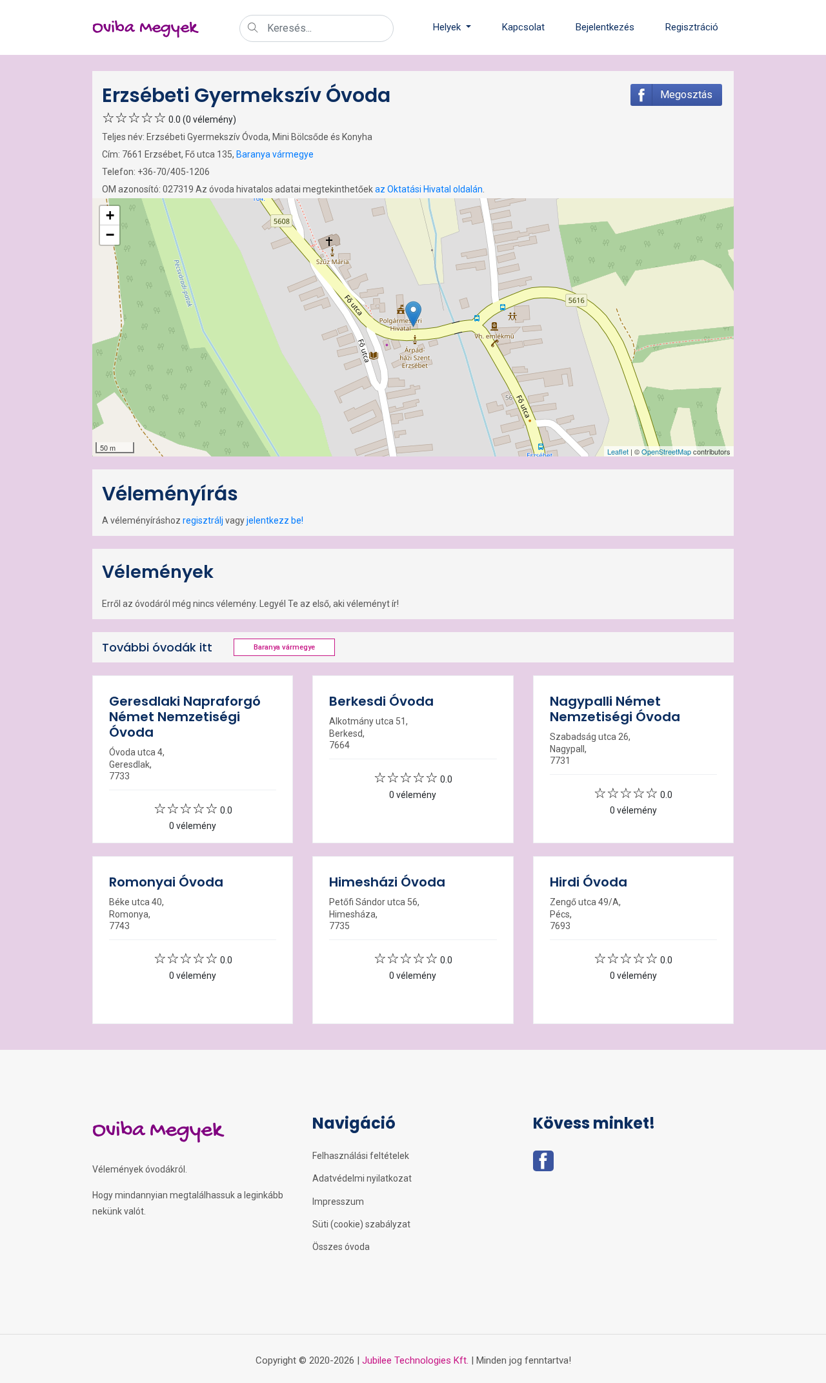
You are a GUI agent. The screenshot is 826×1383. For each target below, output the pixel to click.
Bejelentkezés (605, 27)
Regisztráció (691, 27)
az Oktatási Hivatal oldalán (429, 189)
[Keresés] (253, 29)
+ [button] (110, 215)
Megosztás (686, 94)
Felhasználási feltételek (360, 1156)
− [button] (110, 235)
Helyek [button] (448, 27)
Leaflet (618, 451)
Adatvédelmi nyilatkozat (362, 1178)
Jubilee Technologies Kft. (415, 1360)
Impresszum (338, 1201)
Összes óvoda (341, 1247)
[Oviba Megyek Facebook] (543, 1165)
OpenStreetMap (666, 451)
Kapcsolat (523, 27)
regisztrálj (203, 520)
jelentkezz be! (275, 520)
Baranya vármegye (275, 154)
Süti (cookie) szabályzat (361, 1224)
